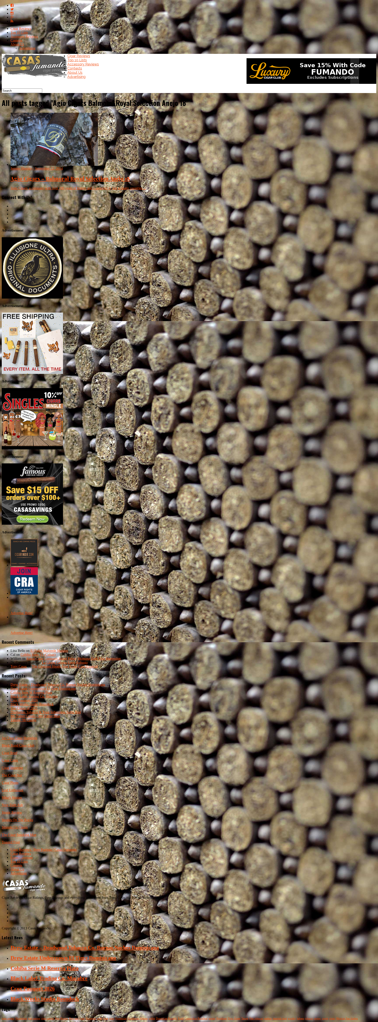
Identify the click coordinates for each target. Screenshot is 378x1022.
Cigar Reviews (20, 28)
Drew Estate (234, 1018)
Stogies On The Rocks (17, 820)
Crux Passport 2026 (24, 700)
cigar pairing (47, 1018)
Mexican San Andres (347, 1018)
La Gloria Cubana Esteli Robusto (65, 662)
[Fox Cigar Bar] (32, 373)
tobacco (309, 1018)
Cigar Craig (10, 760)
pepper (211, 1018)
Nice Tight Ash (12, 805)
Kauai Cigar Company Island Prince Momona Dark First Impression (73, 658)
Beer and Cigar (77, 1018)
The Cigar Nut (12, 775)
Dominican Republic (166, 1018)
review (317, 1018)
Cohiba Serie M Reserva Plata (31, 692)
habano (300, 1018)
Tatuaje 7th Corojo (23, 720)
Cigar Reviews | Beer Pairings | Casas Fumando (43, 849)
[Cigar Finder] (24, 565)
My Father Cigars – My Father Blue (35, 716)
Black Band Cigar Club (18, 745)
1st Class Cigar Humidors (19, 738)
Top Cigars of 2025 (23, 708)
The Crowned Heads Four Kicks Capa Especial (65, 666)
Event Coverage (21, 857)
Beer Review (61, 1018)
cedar (99, 1018)
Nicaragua (91, 1018)
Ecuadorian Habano (138, 1018)
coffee (152, 1018)
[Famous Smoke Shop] (32, 523)
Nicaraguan (21, 1018)
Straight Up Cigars (15, 827)
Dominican (121, 1018)
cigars (332, 1018)
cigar (105, 1018)
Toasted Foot (11, 842)
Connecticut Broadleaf (196, 1018)
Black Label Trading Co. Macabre (34, 696)
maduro (268, 1018)
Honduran (221, 1018)
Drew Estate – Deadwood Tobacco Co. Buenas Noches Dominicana (57, 684)
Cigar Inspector (12, 768)
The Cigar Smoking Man (19, 835)
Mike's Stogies (12, 797)
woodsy (292, 1018)
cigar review (8, 1018)
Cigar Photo (10, 783)
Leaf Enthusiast (12, 790)
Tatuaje (244, 1018)
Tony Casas (18, 666)
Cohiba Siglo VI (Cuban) (38, 654)
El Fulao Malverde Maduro (49, 651)
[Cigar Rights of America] (24, 593)
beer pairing (34, 1018)
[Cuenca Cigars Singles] (32, 448)
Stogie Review (12, 812)
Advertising (27, 48)
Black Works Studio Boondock (32, 704)
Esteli (181, 1018)
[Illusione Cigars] (32, 297)
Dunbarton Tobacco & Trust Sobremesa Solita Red (45, 712)
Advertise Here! (21, 613)
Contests (16, 40)
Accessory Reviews (24, 36)
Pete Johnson (256, 1018)
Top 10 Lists (19, 32)
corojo (325, 1018)
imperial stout (280, 1018)
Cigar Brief (9, 753)
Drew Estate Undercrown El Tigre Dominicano (43, 688)
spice (111, 1018)
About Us (17, 44)
